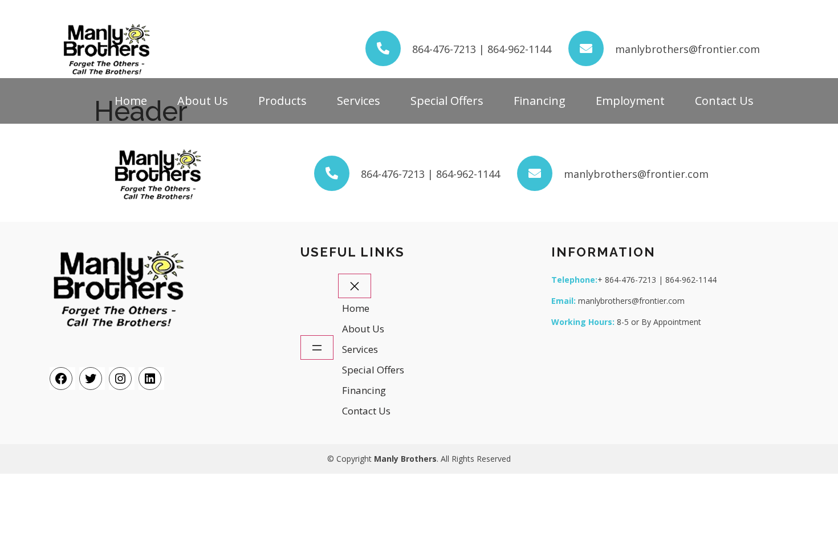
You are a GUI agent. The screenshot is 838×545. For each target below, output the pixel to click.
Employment (630, 100)
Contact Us (724, 100)
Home (131, 100)
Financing (540, 100)
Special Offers (446, 100)
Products (282, 100)
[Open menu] (316, 347)
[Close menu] (354, 286)
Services (358, 100)
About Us (202, 100)
